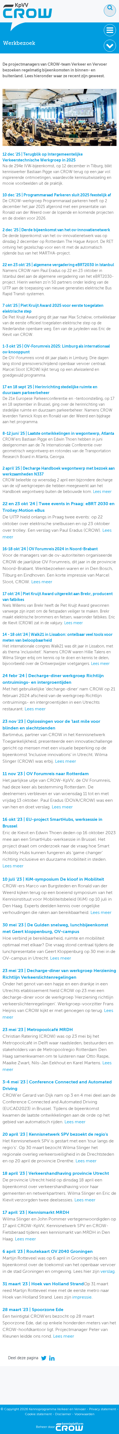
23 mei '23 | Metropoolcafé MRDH (37, 1030)
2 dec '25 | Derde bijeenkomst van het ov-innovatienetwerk (56, 230)
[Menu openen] (110, 30)
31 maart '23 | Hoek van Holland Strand (43, 1284)
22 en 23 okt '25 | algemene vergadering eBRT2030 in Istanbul (58, 265)
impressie (82, 1297)
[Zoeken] (110, 10)
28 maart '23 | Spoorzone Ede (32, 1310)
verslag (107, 1271)
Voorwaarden (84, 1414)
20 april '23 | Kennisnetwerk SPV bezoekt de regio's (55, 1134)
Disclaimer (63, 1414)
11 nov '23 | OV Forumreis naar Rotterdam (45, 774)
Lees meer (102, 492)
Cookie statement (38, 1414)
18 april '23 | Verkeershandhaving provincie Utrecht (55, 1173)
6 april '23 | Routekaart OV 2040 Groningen (47, 1252)
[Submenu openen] (110, 46)
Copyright (11, 1409)
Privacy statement (102, 1409)
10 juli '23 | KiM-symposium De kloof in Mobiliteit (53, 879)
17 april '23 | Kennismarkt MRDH (35, 1213)
